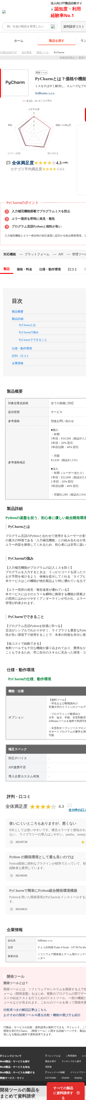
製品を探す (56, 40)
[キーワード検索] (53, 26)
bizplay (78, 1077)
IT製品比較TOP (8, 52)
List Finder (50, 1077)
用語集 (48, 1066)
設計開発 (27, 52)
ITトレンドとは (52, 1055)
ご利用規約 (71, 1055)
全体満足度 (23, 162)
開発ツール (43, 52)
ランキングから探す (71, 1061)
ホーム (18, 40)
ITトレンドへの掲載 (55, 1072)
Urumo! (65, 1077)
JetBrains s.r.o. (45, 93)
